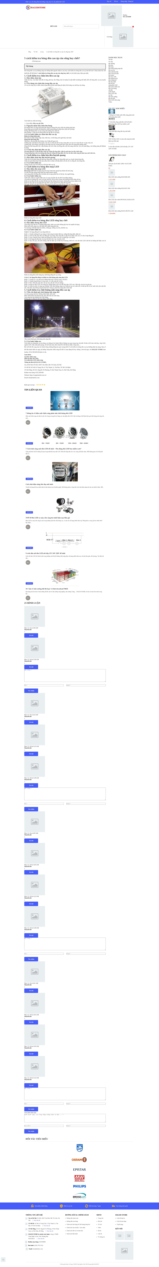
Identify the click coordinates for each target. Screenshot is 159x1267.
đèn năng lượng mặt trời (115, 68)
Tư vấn (35, 52)
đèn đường (111, 63)
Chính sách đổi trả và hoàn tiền (75, 1230)
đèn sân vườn (112, 77)
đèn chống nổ (112, 80)
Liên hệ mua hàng (121, 1221)
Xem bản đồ (37, 1220)
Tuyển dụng (120, 1224)
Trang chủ (100, 1218)
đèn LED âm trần (113, 73)
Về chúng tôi (101, 1237)
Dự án (99, 1230)
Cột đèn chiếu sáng (30, 357)
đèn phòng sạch (113, 78)
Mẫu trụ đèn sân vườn (31, 358)
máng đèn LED (113, 85)
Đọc (28, 422)
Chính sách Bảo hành (72, 1234)
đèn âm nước (112, 82)
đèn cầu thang (112, 88)
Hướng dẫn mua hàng (72, 1221)
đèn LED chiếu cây (114, 87)
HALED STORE (97, 349)
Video (110, 102)
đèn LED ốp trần (113, 72)
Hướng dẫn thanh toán (72, 1218)
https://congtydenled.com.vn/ (38, 375)
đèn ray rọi (111, 70)
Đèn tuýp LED (29, 171)
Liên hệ (100, 1234)
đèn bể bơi (111, 83)
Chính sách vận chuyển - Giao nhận (76, 1227)
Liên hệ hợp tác (121, 1218)
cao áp (42, 52)
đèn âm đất (111, 98)
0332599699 (42, 1242)
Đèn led (53, 26)
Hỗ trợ (116, 1)
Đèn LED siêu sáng (114, 100)
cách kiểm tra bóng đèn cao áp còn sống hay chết (53, 73)
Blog (29, 52)
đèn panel (111, 75)
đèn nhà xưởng (112, 96)
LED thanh (111, 91)
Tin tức (110, 59)
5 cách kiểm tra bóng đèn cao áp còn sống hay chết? (59, 52)
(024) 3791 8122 (38, 1245)
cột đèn (110, 90)
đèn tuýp (111, 67)
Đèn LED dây (112, 93)
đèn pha (110, 65)
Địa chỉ (109, 1)
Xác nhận (31, 690)
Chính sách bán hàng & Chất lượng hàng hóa (78, 1224)
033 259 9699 (127, 16)
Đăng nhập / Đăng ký (127, 1)
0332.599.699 (39, 372)
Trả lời (31, 635)
